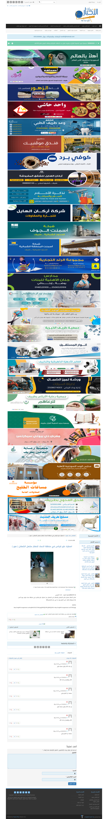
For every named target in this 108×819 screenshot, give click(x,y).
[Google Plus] (16, 2)
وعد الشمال (62, 30)
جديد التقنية (82, 30)
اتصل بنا (99, 2)
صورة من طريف (48, 30)
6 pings (69, 658)
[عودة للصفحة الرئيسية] (86, 16)
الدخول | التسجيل (29, 2)
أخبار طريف (94, 26)
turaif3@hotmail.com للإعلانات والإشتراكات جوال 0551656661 (54, 36)
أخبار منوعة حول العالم (21, 26)
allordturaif (67, 590)
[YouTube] (19, 2)
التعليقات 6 (73, 658)
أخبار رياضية (98, 30)
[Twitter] (11, 2)
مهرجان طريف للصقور (72, 30)
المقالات (55, 30)
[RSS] (8, 2)
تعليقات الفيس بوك (59, 653)
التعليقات (69, 653)
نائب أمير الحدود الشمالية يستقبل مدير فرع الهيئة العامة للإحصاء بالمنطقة (65, 43)
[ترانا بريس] (82, 817)
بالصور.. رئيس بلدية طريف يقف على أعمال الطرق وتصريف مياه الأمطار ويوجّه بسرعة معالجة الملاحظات (87, 585)
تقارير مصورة (90, 30)
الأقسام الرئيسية (95, 792)
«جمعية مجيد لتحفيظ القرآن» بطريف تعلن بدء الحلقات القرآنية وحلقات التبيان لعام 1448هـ (88, 559)
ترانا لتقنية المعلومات (89, 817)
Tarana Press (16, 817)
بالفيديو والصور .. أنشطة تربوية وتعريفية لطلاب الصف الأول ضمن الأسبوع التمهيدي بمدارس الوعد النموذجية (87, 549)
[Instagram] (22, 2)
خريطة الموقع (92, 2)
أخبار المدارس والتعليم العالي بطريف (71, 26)
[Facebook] (13, 2)
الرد (14, 669)
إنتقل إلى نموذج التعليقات (15, 658)
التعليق (74, 753)
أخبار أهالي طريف (86, 26)
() (9, 620)
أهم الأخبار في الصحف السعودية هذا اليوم (38, 26)
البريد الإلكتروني (71, 777)
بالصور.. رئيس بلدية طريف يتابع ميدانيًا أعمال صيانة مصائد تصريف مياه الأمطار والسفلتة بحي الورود (87, 576)
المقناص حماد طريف (70, 535)
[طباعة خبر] (47, 583)
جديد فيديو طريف (38, 30)
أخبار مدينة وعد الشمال (55, 26)
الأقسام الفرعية (80, 792)
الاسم (74, 771)
